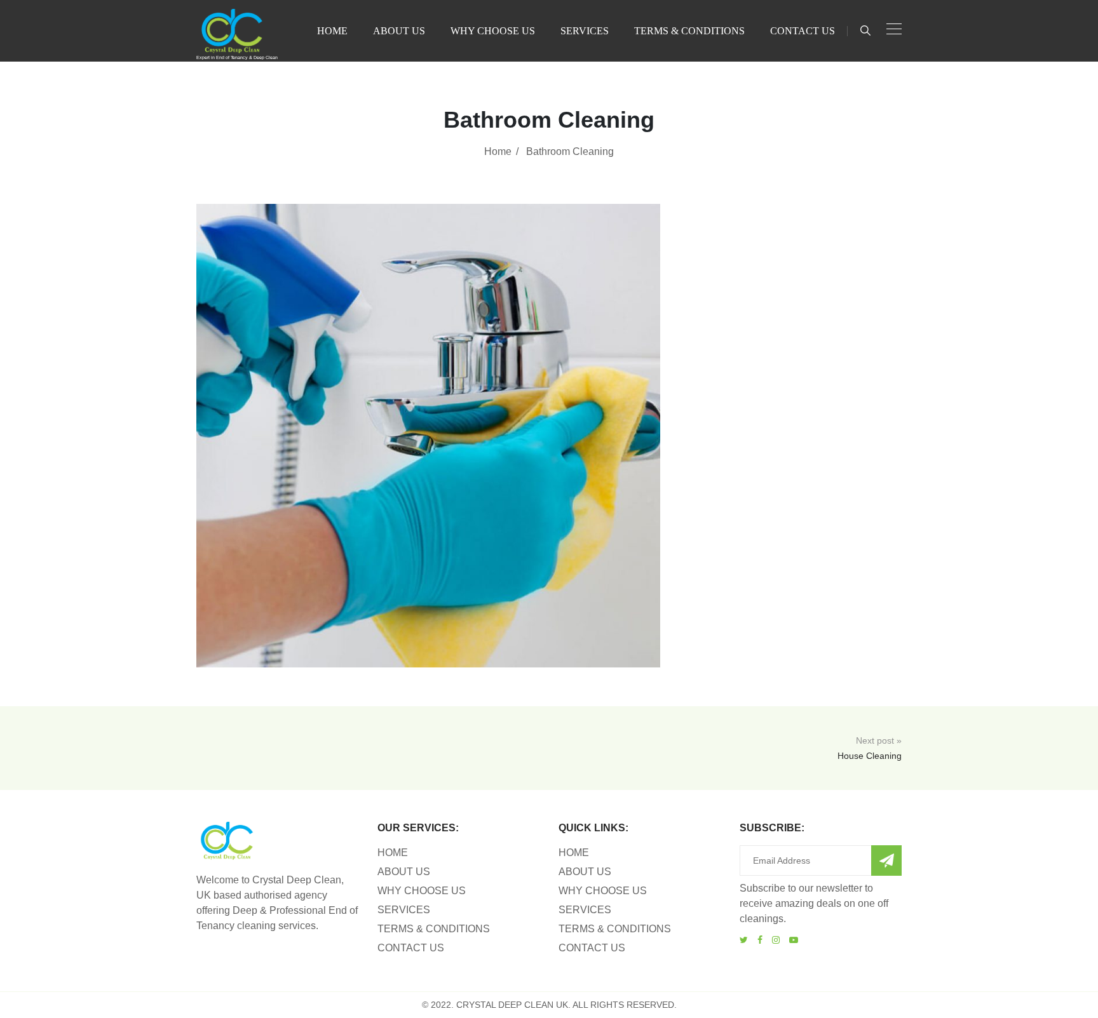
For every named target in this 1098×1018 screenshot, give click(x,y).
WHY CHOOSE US (493, 30)
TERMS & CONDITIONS (689, 30)
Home (498, 151)
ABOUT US (399, 30)
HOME (332, 30)
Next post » (869, 748)
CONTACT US (802, 30)
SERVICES (584, 30)
